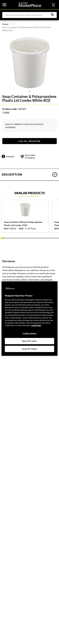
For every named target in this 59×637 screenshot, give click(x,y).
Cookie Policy (36, 325)
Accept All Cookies (29, 349)
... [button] (11, 24)
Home (5, 24)
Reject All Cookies (29, 341)
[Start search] (54, 15)
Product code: (9, 108)
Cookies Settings (29, 333)
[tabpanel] (29, 62)
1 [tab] (29, 91)
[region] (30, 318)
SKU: (6, 228)
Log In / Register (29, 141)
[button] (29, 174)
